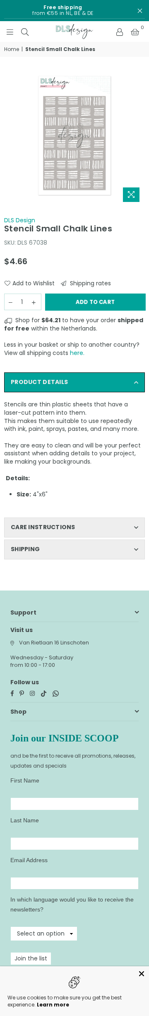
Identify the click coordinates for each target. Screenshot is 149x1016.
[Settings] (119, 31)
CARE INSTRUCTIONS (43, 527)
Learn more (53, 1004)
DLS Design (19, 220)
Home (11, 49)
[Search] (24, 31)
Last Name (24, 820)
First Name (24, 780)
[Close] (141, 974)
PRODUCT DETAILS (39, 382)
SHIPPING (25, 549)
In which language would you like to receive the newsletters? (72, 904)
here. (77, 353)
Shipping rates (89, 283)
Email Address (29, 860)
